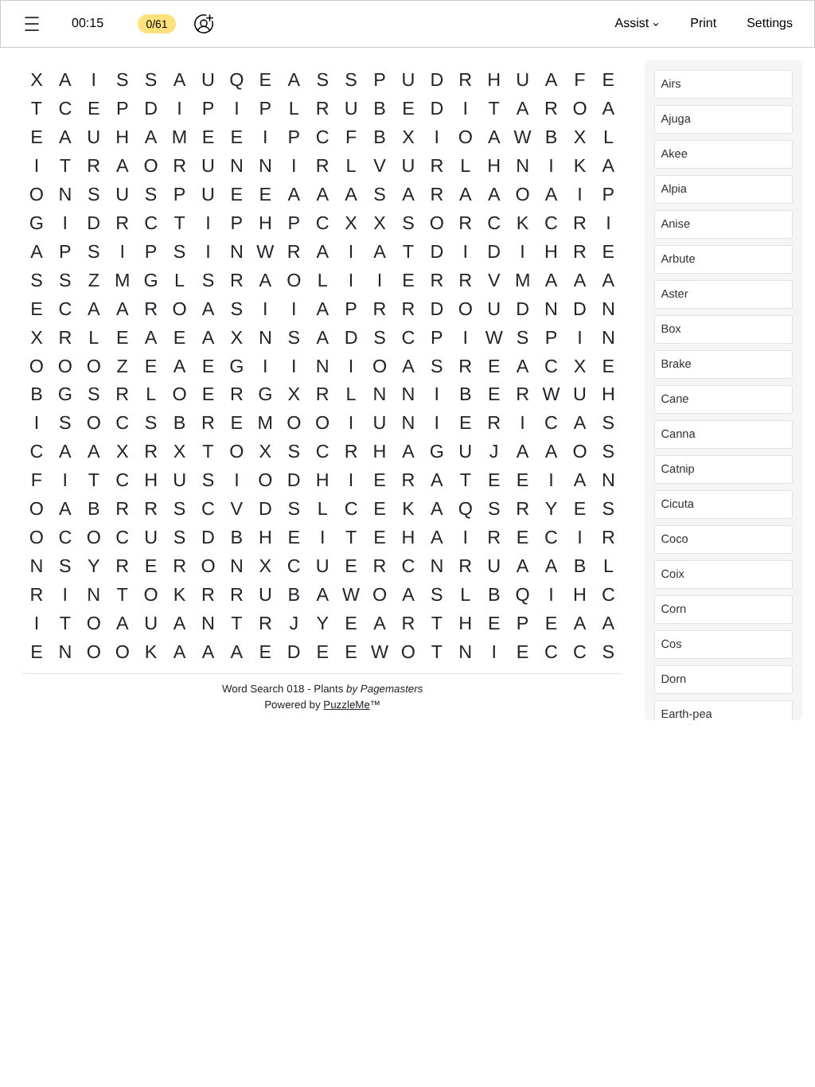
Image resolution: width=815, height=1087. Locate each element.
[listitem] (723, 84)
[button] (31, 24)
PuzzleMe (346, 705)
